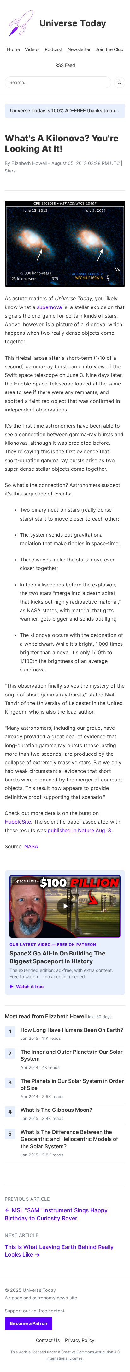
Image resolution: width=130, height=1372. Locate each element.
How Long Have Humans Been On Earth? (72, 1030)
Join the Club (109, 49)
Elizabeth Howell (29, 163)
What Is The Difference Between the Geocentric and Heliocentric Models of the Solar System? (69, 1139)
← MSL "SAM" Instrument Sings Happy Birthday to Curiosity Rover (56, 1214)
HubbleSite (18, 822)
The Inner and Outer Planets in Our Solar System (72, 1055)
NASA (31, 846)
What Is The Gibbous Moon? (56, 1110)
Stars (10, 170)
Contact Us (48, 1340)
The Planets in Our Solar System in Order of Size (72, 1084)
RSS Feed (65, 65)
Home (13, 49)
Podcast (53, 49)
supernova (49, 307)
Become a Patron (28, 1323)
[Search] (119, 82)
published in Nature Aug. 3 (79, 830)
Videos (32, 49)
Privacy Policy (79, 1340)
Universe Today (72, 23)
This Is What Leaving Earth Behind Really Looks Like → (59, 1251)
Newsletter (79, 49)
